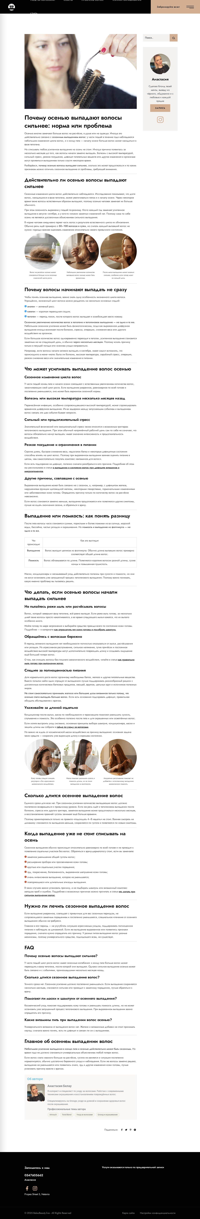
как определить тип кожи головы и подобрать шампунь (85, 629)
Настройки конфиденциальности (158, 1213)
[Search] (174, 38)
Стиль (34, 13)
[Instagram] (160, 119)
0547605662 (33, 1175)
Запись (160, 108)
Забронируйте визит (168, 6)
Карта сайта (128, 1213)
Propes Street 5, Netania (37, 1194)
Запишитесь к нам (37, 1168)
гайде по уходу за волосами (72, 727)
